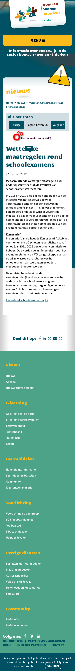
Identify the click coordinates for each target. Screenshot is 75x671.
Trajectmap (13, 438)
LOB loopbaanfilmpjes (19, 519)
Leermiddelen (20, 459)
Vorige (17, 125)
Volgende (58, 125)
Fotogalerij (13, 593)
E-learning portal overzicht (22, 420)
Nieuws (13, 365)
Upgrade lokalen (16, 537)
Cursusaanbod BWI (17, 575)
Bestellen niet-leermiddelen (23, 563)
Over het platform (31, 645)
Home (10, 102)
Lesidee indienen (17, 625)
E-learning (16, 403)
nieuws (20, 102)
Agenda (11, 382)
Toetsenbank (14, 432)
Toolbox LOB (13, 525)
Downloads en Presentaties (23, 587)
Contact (57, 645)
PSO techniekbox (16, 531)
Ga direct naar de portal (20, 414)
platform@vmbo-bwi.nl (46, 641)
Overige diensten (23, 552)
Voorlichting (18, 502)
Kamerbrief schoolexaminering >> (27, 300)
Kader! (10, 444)
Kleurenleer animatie (19, 487)
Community (13, 481)
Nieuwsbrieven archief (20, 388)
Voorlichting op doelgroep (22, 513)
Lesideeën (12, 619)
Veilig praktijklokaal (18, 581)
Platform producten (18, 569)
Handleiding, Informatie (21, 469)
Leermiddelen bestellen (21, 475)
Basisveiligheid (15, 426)
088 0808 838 (13, 641)
